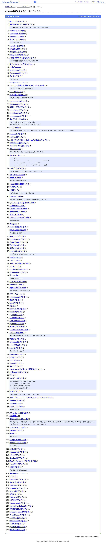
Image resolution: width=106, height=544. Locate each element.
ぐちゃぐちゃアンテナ (18, 242)
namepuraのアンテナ (18, 82)
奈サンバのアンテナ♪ (17, 21)
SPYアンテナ (15, 494)
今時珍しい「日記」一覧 (19, 419)
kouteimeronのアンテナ (19, 239)
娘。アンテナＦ (15, 76)
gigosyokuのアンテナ (18, 452)
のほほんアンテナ (16, 406)
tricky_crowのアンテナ (18, 55)
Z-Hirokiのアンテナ (17, 449)
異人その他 (14, 275)
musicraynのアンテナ (18, 272)
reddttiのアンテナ (16, 312)
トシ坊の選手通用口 (17, 333)
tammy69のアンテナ (17, 491)
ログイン (86, 2)
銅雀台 (12, 433)
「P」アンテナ (15, 149)
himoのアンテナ (16, 357)
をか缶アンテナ (15, 366)
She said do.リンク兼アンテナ (21, 24)
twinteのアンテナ (16, 285)
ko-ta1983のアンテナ (17, 251)
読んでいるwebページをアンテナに (23, 461)
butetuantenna (15, 257)
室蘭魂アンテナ (15, 177)
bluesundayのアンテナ (18, 503)
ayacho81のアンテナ (17, 527)
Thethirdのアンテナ (17, 245)
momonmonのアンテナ (18, 101)
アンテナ (13, 306)
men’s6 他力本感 (16, 46)
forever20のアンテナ (17, 530)
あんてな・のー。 (16, 155)
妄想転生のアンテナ (17, 248)
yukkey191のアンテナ (18, 227)
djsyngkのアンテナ (17, 354)
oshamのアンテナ (16, 92)
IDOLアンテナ (15, 260)
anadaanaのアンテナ (18, 427)
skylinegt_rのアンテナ (18, 372)
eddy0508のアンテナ (17, 345)
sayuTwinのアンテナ (17, 321)
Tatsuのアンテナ (16, 363)
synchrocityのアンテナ (18, 208)
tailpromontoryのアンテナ (19, 217)
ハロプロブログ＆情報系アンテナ (22, 58)
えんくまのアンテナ (17, 482)
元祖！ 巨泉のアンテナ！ (19, 107)
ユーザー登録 (79, 2)
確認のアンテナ (15, 300)
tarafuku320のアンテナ (18, 521)
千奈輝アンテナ (15, 467)
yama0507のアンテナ (18, 464)
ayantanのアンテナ (17, 324)
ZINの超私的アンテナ (17, 49)
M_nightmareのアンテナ (19, 515)
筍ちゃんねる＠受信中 (18, 230)
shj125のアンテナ (16, 524)
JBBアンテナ (15, 190)
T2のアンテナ (15, 187)
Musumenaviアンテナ (18, 73)
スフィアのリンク (16, 294)
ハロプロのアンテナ (17, 168)
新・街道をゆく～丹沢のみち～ (21, 64)
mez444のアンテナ (17, 31)
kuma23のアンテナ (17, 318)
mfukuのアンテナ (16, 455)
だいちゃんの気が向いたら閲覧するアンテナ (26, 369)
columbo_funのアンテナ (19, 330)
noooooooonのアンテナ (19, 116)
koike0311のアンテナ (18, 488)
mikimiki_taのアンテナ (18, 143)
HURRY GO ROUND (17, 327)
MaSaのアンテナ (16, 430)
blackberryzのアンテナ (18, 104)
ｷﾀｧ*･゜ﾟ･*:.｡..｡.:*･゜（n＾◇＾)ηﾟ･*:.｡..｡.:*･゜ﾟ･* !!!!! (31, 397)
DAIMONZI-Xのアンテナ (19, 509)
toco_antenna (15, 360)
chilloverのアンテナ (17, 206)
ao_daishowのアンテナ (18, 113)
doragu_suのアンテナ (18, 440)
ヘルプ (93, 2)
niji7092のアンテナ (17, 500)
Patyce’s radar (16, 196)
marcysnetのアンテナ (18, 309)
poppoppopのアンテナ (18, 297)
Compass (13, 224)
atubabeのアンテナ (17, 134)
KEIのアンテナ (15, 391)
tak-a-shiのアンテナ (17, 485)
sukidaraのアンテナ (17, 518)
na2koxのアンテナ (17, 137)
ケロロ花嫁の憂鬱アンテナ (19, 184)
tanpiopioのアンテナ (17, 70)
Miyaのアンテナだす (17, 52)
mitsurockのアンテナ (18, 443)
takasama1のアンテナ (18, 342)
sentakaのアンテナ (23, 7)
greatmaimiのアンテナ (18, 479)
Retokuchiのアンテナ (18, 458)
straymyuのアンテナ (17, 175)
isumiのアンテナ (16, 303)
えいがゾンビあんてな (18, 119)
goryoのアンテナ (16, 315)
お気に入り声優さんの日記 (19, 263)
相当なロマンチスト (17, 236)
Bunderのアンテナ (17, 36)
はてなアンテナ (10, 7)
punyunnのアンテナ (17, 34)
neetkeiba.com (15, 403)
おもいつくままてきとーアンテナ (22, 203)
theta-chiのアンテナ (17, 497)
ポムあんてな (14, 266)
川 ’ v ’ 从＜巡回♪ (16, 215)
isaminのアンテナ (16, 400)
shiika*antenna (15, 67)
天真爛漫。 (14, 416)
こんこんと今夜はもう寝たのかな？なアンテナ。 (28, 85)
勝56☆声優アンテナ (17, 212)
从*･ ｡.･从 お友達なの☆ (19, 413)
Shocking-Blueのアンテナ (20, 146)
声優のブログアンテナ (18, 288)
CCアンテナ (14, 127)
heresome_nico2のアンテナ (20, 512)
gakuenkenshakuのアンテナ (20, 506)
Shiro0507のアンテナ (18, 473)
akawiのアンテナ (16, 348)
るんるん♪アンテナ (17, 39)
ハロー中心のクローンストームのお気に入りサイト (29, 140)
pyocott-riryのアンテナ (18, 110)
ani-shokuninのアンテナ (19, 269)
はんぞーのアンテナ (17, 378)
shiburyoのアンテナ (17, 282)
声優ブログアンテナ (17, 339)
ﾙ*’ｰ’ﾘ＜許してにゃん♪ (18, 95)
